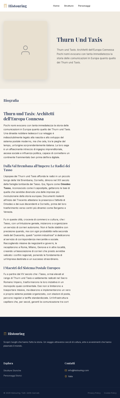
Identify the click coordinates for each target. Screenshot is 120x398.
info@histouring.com (78, 370)
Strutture (68, 5)
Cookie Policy (110, 393)
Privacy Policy (94, 393)
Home (56, 5)
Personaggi (84, 5)
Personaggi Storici (13, 375)
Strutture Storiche (12, 370)
